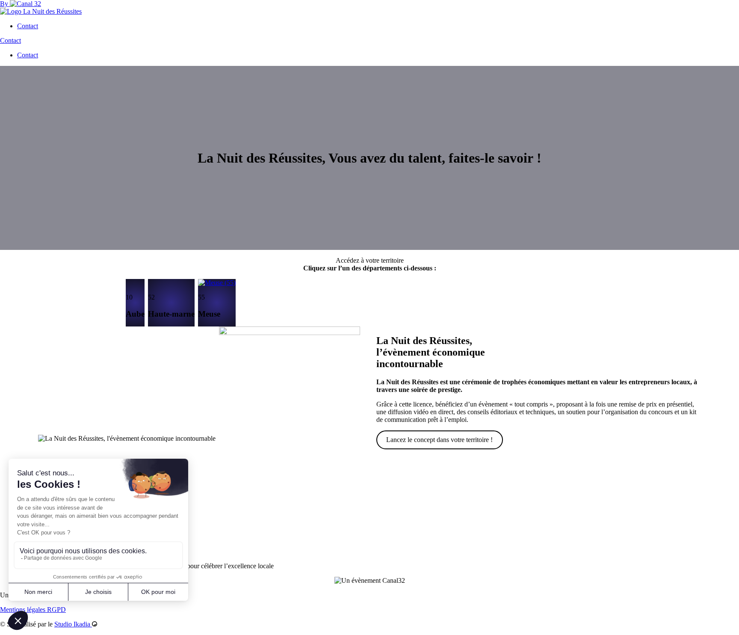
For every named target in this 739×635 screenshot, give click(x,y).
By (5, 3)
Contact (27, 26)
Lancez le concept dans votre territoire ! (439, 439)
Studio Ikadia (73, 624)
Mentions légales (23, 609)
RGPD (56, 609)
